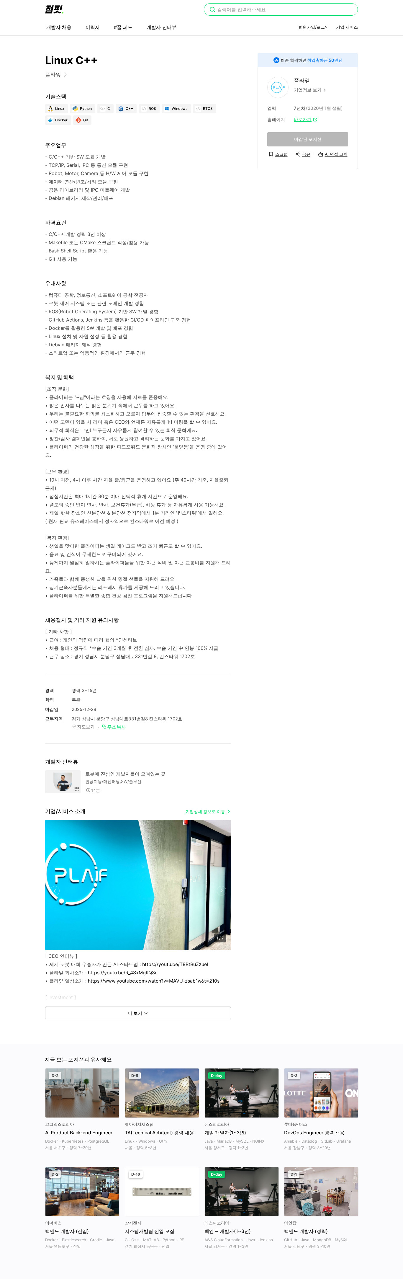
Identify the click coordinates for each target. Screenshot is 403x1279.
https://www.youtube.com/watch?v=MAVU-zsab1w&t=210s (153, 981)
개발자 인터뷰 (161, 27)
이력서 (93, 27)
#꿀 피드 (123, 27)
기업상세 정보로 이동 (205, 811)
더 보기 (135, 1013)
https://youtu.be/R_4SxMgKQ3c (123, 972)
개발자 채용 (58, 27)
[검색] (212, 10)
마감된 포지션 (308, 139)
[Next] (221, 891)
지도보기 (86, 727)
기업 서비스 (347, 27)
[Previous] (55, 891)
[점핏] (54, 9)
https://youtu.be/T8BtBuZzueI (175, 964)
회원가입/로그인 (314, 27)
